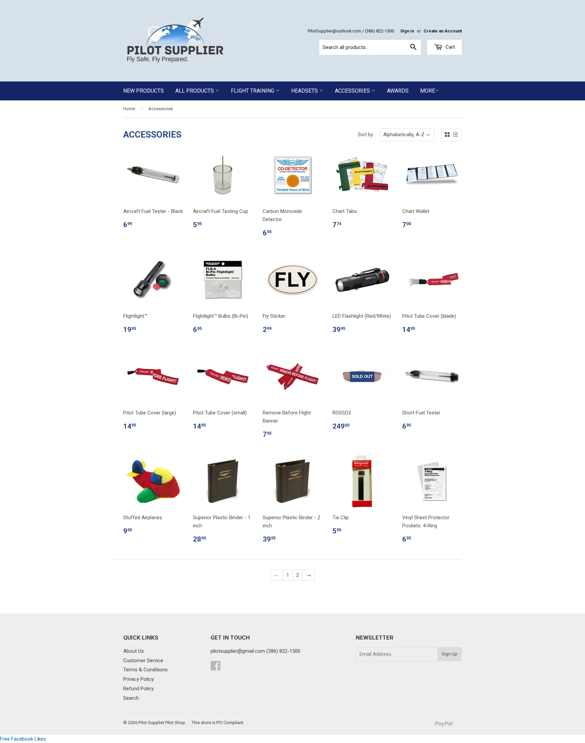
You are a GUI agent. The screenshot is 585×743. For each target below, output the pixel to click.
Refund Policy (138, 689)
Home (129, 108)
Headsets (305, 91)
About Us (133, 651)
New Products (143, 91)
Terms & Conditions (145, 670)
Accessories (353, 91)
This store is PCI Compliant (217, 722)
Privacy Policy (138, 679)
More (427, 91)
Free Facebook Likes (23, 739)
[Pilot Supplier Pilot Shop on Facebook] (216, 668)
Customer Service (143, 660)
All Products (195, 91)
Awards (398, 91)
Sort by (365, 134)
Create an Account (443, 30)
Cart (449, 47)
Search (131, 698)
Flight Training (253, 91)
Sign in (407, 30)
